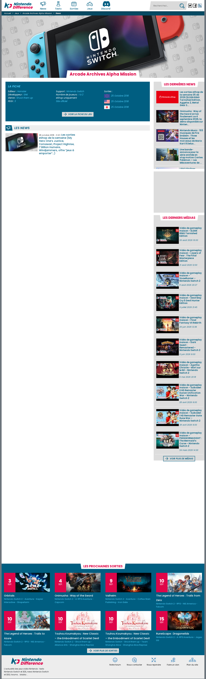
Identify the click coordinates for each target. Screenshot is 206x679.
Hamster (21, 91)
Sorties (74, 8)
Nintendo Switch (75, 91)
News (43, 8)
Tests (58, 8)
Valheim (110, 595)
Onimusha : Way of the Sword (74, 595)
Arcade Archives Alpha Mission (37, 13)
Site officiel (61, 101)
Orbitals (9, 595)
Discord (106, 8)
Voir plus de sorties (105, 650)
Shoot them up (24, 97)
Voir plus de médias (181, 458)
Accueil (7, 13)
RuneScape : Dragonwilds (172, 633)
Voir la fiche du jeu (80, 114)
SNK (26, 94)
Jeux (90, 8)
